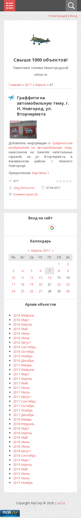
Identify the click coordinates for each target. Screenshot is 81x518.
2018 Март (21, 428)
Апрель (40, 85)
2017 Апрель (22, 378)
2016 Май (20, 329)
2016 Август (22, 342)
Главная (15, 85)
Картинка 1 (40, 173)
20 (40, 284)
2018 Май (20, 437)
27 (40, 291)
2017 (28, 85)
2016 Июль (21, 338)
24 (13, 291)
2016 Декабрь (23, 360)
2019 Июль (21, 478)
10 (13, 277)
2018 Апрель (22, 433)
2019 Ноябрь (23, 482)
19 (31, 284)
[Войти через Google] (52, 227)
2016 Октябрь (23, 351)
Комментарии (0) (25, 194)
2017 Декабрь (23, 415)
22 (59, 284)
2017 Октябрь (23, 406)
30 (68, 291)
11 (22, 277)
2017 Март (21, 374)
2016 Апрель (22, 324)
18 (22, 284)
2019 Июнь (21, 473)
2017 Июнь (21, 388)
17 (13, 284)
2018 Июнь (21, 442)
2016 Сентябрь (24, 347)
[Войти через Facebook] (36, 227)
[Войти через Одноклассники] (59, 227)
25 (22, 291)
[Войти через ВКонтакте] (28, 227)
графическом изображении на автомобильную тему (40, 145)
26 (31, 291)
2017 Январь (22, 365)
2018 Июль (21, 446)
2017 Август (22, 397)
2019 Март (21, 460)
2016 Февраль (23, 315)
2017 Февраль (23, 369)
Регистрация (58, 16)
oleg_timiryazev (24, 188)
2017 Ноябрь (23, 410)
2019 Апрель (22, 464)
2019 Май (20, 469)
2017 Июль (21, 392)
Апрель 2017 (40, 250)
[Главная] (40, 49)
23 (68, 284)
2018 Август (22, 451)
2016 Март (21, 320)
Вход (73, 16)
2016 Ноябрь (23, 356)
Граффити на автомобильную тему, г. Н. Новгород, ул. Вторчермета (43, 106)
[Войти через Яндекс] (44, 227)
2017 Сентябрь (24, 401)
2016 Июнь (21, 333)
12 (31, 277)
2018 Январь (22, 419)
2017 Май (20, 383)
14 (49, 277)
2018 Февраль (23, 424)
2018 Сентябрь (24, 455)
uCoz (61, 503)
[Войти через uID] (21, 227)
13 (40, 277)
